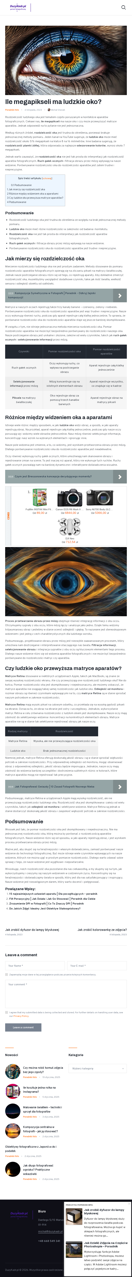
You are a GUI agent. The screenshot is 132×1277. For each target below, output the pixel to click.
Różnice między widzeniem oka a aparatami (32, 194)
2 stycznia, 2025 (50, 1136)
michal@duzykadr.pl (50, 1231)
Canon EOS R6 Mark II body (70, 509)
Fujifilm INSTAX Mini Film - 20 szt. (40, 509)
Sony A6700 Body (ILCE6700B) (100, 509)
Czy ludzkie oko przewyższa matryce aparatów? (35, 198)
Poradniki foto (12, 109)
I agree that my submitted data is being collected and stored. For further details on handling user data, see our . (66, 1014)
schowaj (47, 178)
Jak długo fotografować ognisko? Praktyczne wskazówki (38, 1169)
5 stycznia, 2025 (50, 1097)
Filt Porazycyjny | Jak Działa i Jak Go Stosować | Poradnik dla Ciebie (52, 899)
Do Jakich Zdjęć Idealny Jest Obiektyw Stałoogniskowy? (44, 908)
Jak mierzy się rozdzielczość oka (26, 189)
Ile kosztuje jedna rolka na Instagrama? (39, 1090)
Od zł (40, 512)
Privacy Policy (21, 1016)
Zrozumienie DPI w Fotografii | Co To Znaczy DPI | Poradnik (46, 904)
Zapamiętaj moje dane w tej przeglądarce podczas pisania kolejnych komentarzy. (52, 974)
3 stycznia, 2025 (50, 1116)
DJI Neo (69, 538)
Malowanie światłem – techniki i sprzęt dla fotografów (42, 1109)
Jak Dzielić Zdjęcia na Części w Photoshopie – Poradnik (106, 1244)
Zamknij (129, 1204)
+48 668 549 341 (49, 1241)
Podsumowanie (21, 185)
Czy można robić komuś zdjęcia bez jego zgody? (43, 1070)
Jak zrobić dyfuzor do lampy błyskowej (104, 1211)
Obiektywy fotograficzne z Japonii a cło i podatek (30, 1149)
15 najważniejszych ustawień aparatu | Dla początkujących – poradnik (53, 894)
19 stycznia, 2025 (51, 1077)
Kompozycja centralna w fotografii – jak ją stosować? (40, 1129)
